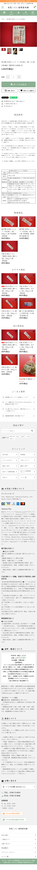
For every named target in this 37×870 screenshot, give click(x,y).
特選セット (12, 438)
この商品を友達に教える (9, 103)
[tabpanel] (18, 34)
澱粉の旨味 (12, 436)
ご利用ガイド (5, 839)
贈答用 (22, 436)
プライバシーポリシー (8, 852)
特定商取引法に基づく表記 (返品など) (13, 101)
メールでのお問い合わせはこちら (14, 787)
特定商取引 (4, 848)
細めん (18, 436)
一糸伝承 (28, 436)
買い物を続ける (6, 106)
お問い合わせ (10, 90)
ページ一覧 (4, 856)
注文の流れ (4, 835)
